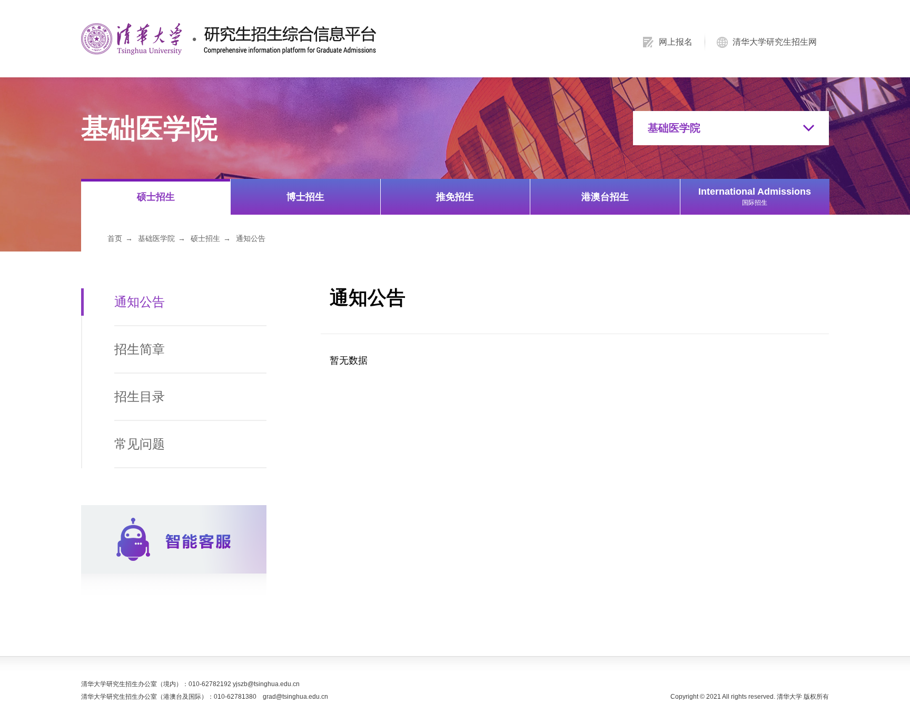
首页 (114, 238)
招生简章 (139, 349)
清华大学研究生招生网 (775, 41)
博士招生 (305, 197)
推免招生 (455, 197)
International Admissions (754, 196)
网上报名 (676, 41)
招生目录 (139, 396)
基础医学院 (156, 238)
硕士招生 (156, 197)
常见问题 (139, 444)
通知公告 (250, 238)
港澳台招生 (605, 197)
